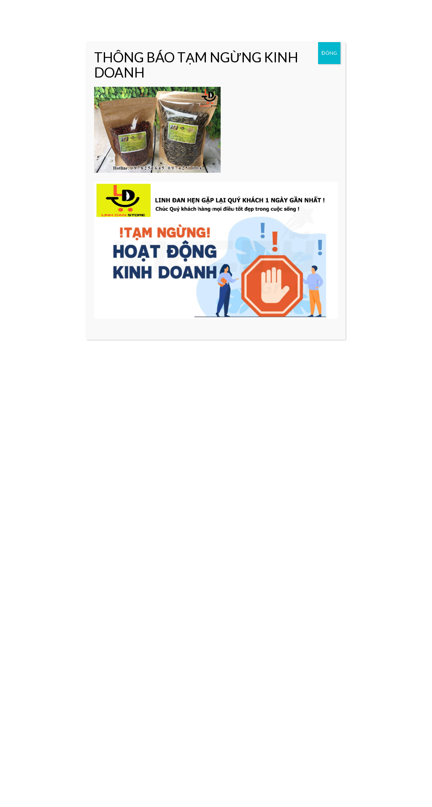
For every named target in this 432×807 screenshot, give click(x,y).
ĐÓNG (329, 53)
